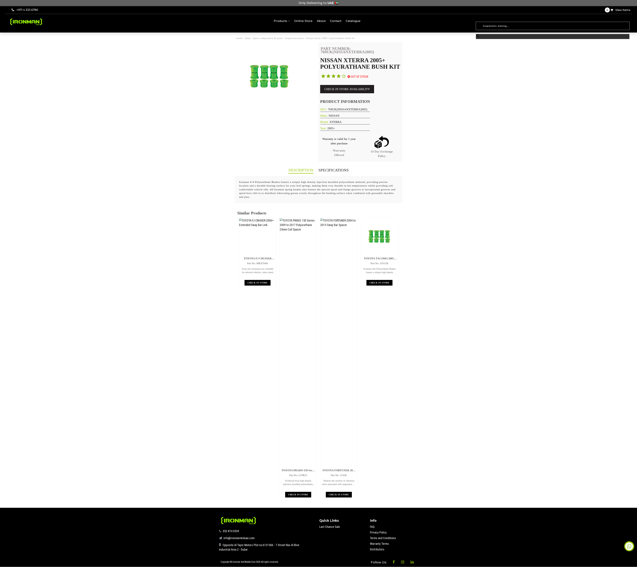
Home (239, 38)
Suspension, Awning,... (486, 19)
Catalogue (353, 21)
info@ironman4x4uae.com (238, 538)
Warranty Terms (379, 543)
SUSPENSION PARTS (294, 38)
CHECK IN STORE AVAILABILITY (347, 89)
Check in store (258, 283)
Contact (335, 21)
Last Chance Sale (329, 527)
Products (281, 21)
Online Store (303, 21)
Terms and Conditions (383, 538)
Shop (247, 38)
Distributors (377, 549)
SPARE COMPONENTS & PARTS (268, 38)
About (321, 21)
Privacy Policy (378, 532)
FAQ (372, 527)
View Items (618, 10)
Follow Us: (379, 562)
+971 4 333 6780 (27, 9)
